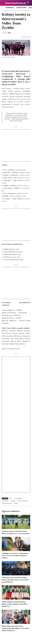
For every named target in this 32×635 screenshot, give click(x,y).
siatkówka (13, 501)
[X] (7, 63)
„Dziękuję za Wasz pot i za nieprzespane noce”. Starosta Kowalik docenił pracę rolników (15, 555)
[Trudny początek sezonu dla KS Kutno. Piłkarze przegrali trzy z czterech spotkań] (16, 522)
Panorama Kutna (18, 498)
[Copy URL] (20, 63)
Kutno (10, 498)
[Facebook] (3, 63)
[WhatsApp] (12, 63)
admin (9, 32)
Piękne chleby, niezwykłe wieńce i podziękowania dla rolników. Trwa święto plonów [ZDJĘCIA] (15, 628)
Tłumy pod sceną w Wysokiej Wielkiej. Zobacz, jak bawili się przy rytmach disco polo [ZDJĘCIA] (15, 580)
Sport (3, 10)
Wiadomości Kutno (7, 503)
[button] (28, 2)
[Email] (16, 63)
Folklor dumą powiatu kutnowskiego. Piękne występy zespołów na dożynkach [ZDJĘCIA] (14, 604)
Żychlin (16, 503)
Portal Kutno (5, 501)
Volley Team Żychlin (23, 501)
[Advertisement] (16, 145)
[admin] (3, 33)
